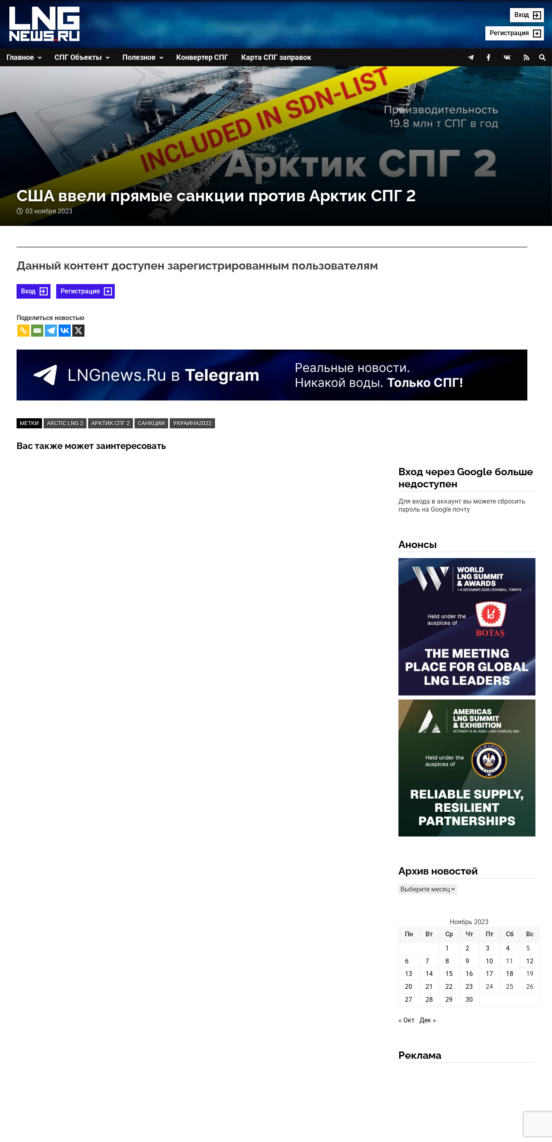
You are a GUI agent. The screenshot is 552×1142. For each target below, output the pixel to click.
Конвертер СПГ (202, 57)
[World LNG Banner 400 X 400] (467, 628)
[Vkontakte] (65, 330)
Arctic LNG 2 (65, 423)
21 (429, 986)
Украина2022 (192, 423)
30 (469, 999)
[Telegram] (51, 330)
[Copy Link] (23, 330)
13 (408, 974)
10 (489, 961)
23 (469, 986)
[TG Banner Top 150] (272, 374)
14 (429, 974)
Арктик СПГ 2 (110, 423)
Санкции (151, 423)
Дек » (427, 1020)
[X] (78, 330)
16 (469, 974)
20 (408, 986)
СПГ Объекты (78, 57)
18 (509, 974)
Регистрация (80, 291)
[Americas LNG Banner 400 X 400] (467, 769)
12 (529, 961)
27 (408, 999)
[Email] (37, 330)
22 (449, 986)
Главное (20, 57)
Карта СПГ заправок (276, 57)
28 (429, 999)
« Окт (406, 1020)
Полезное (139, 57)
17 (489, 974)
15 (449, 974)
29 (449, 999)
